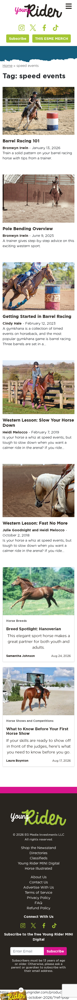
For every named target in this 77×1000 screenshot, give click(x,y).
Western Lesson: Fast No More (35, 523)
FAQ (38, 903)
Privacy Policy (38, 898)
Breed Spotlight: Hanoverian (33, 629)
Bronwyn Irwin (15, 148)
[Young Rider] (38, 11)
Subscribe (17, 38)
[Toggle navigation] (68, 6)
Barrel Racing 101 (21, 140)
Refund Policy (38, 908)
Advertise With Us (38, 887)
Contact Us (38, 882)
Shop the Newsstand (38, 848)
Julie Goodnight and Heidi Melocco (34, 530)
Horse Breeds (16, 620)
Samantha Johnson (20, 656)
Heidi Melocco (15, 432)
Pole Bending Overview (28, 228)
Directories (38, 853)
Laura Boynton (17, 760)
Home (7, 66)
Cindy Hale (12, 323)
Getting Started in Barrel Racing (37, 316)
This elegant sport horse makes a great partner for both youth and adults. (38, 641)
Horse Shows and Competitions (29, 721)
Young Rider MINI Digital (38, 863)
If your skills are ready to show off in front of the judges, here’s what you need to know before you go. (38, 746)
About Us (39, 877)
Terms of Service (38, 892)
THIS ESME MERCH (51, 38)
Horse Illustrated (38, 868)
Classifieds (38, 858)
